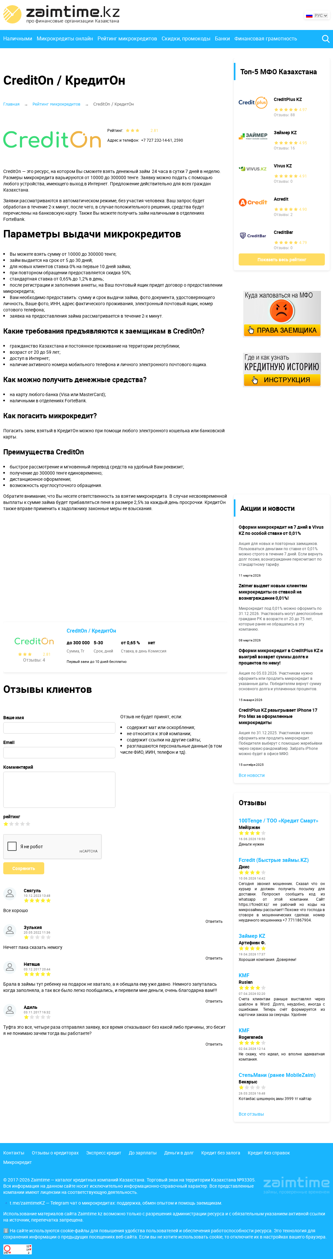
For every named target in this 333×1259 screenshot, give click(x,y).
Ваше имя (13, 717)
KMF (244, 975)
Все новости (252, 775)
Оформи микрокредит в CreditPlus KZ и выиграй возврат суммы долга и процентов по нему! (281, 656)
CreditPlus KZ (288, 99)
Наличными (17, 38)
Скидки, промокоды (186, 38)
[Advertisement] (277, 440)
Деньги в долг (179, 1153)
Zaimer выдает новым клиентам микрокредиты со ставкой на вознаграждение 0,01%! (273, 591)
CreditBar (283, 232)
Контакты (13, 1153)
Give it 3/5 (17, 823)
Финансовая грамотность (265, 38)
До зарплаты (143, 1153)
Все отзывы (251, 1114)
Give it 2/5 (11, 823)
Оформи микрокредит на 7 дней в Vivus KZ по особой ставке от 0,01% (281, 530)
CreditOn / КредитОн (91, 630)
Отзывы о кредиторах (55, 1153)
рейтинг (11, 816)
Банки (222, 38)
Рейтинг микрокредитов (127, 38)
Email (9, 742)
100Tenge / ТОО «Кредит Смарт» (278, 820)
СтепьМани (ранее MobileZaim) (277, 1075)
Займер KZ (285, 132)
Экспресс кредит (103, 1153)
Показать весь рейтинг (282, 259)
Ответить (214, 921)
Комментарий (18, 767)
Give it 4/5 (22, 823)
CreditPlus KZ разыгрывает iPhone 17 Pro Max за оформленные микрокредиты (278, 716)
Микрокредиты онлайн (65, 38)
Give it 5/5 (28, 823)
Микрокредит (17, 1162)
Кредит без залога (220, 1153)
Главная (11, 104)
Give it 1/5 (6, 823)
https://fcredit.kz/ (254, 904)
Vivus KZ (283, 166)
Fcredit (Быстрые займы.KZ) (274, 860)
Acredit (281, 199)
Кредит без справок (269, 1153)
